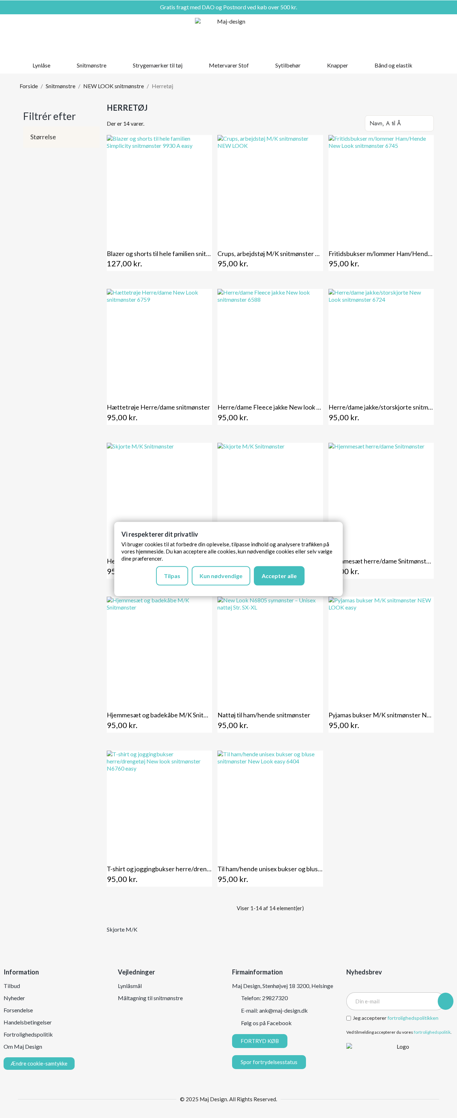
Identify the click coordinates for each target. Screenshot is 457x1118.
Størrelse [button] (43, 137)
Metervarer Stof (229, 65)
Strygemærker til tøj (157, 65)
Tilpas (172, 575)
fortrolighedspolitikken (412, 1018)
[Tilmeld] (445, 1001)
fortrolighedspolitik (432, 1032)
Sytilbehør (288, 65)
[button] (408, 35)
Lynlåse (41, 65)
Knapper (337, 65)
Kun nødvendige (221, 575)
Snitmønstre (91, 65)
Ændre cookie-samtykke (39, 1063)
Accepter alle (279, 575)
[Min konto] (420, 36)
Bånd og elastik (393, 65)
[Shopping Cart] (432, 36)
